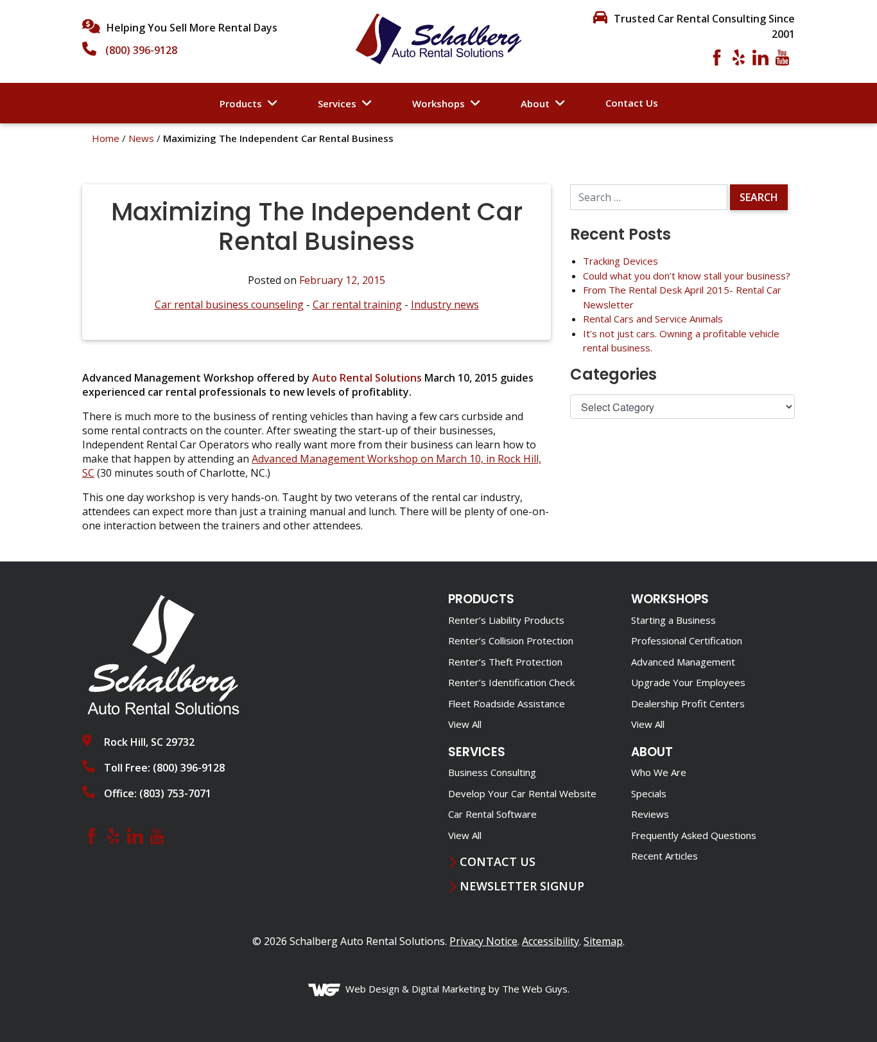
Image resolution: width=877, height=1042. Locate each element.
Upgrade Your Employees (688, 682)
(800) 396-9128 (141, 50)
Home (105, 138)
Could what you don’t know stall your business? (686, 275)
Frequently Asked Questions (693, 835)
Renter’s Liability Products (506, 620)
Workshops (438, 103)
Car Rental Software (492, 814)
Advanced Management (683, 661)
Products (241, 103)
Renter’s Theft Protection (505, 661)
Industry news (445, 304)
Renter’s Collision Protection (510, 640)
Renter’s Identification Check (511, 682)
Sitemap (603, 941)
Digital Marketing (449, 988)
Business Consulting (492, 772)
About (535, 103)
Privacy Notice (483, 941)
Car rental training (357, 304)
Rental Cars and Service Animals (653, 318)
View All (465, 724)
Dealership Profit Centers (688, 703)
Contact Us (631, 102)
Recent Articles (664, 855)
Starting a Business (673, 620)
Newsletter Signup (522, 886)
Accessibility (550, 941)
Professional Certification (686, 640)
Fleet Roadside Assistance (506, 703)
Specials (648, 793)
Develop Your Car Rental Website (522, 793)
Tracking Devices (620, 260)
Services (337, 103)
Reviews (650, 814)
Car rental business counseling (229, 304)
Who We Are (658, 772)
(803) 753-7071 (175, 793)
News (141, 138)
